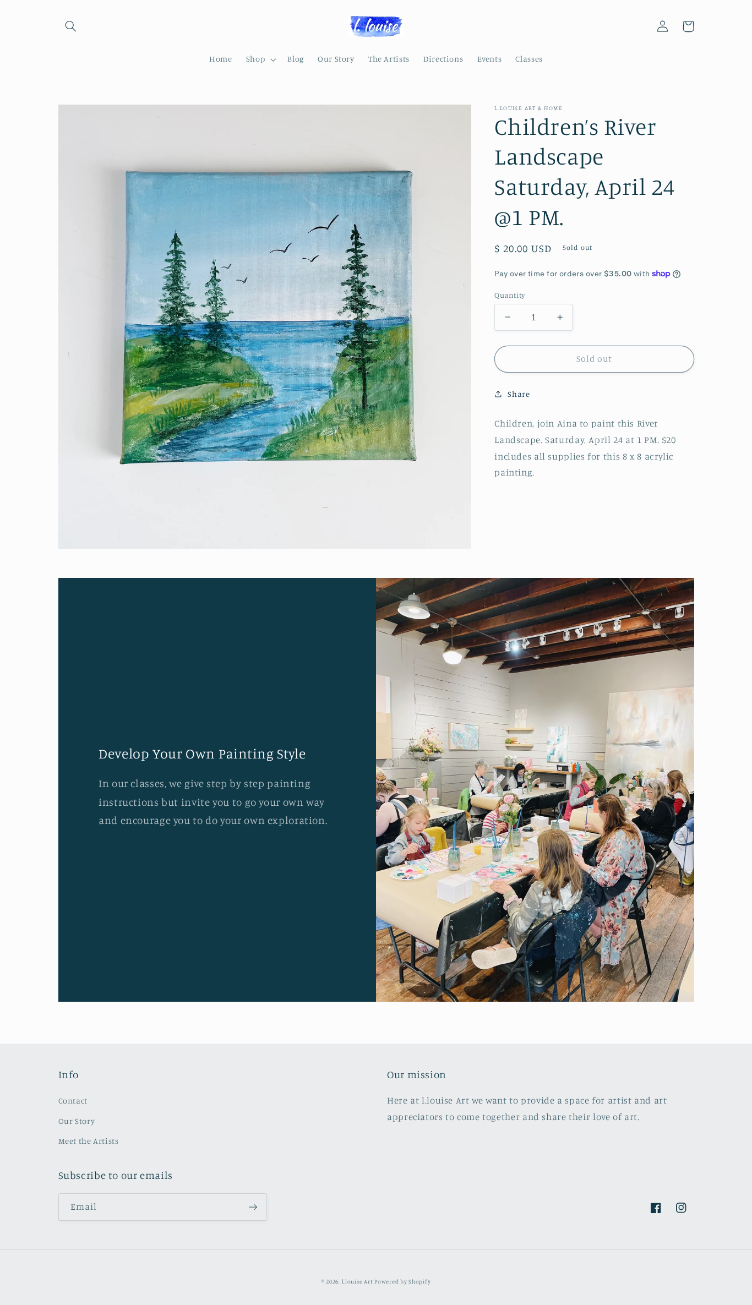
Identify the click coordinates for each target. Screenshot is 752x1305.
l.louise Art (358, 1281)
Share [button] (519, 393)
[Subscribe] (252, 1206)
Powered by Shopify (402, 1281)
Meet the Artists (88, 1140)
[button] (71, 26)
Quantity (509, 294)
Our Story (76, 1121)
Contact (73, 1100)
